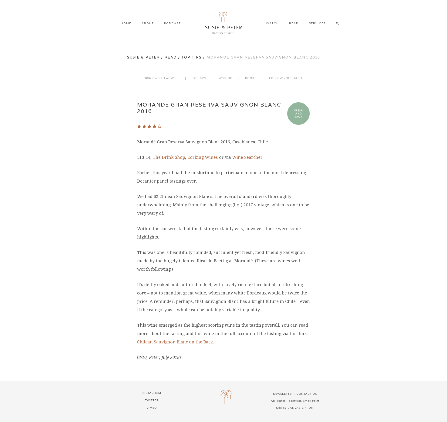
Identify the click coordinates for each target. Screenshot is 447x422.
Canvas (294, 407)
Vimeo (152, 407)
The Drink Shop (169, 157)
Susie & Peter (143, 57)
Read (171, 57)
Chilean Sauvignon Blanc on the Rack (175, 341)
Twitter (152, 400)
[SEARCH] (339, 24)
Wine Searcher (247, 157)
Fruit (309, 407)
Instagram (151, 392)
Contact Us (306, 393)
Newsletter (283, 393)
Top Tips (192, 57)
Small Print (311, 400)
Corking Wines (202, 157)
